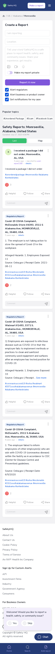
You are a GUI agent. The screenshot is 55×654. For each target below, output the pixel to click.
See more (41, 377)
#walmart (37, 383)
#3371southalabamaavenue (18, 386)
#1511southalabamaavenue (18, 275)
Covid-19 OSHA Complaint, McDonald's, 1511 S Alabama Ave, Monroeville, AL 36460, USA (24, 433)
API (4, 574)
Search (27, 651)
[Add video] (16, 67)
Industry (6, 584)
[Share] (48, 150)
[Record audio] (23, 67)
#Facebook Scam (44, 118)
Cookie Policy (9, 545)
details (28, 163)
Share (47, 193)
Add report (46, 651)
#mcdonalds (38, 272)
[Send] (46, 203)
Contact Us (8, 540)
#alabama (43, 174)
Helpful (12, 193)
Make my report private (26, 72)
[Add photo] (9, 67)
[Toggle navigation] (49, 5)
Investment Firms (11, 579)
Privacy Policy (9, 549)
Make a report (36, 5)
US (8, 15)
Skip (30, 623)
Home (9, 651)
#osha (29, 272)
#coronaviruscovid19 (15, 272)
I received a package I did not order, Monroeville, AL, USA (28, 154)
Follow (30, 193)
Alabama (17, 15)
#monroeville (31, 174)
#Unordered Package (14, 118)
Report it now (27, 82)
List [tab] (15, 140)
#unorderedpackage (15, 174)
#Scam (30, 118)
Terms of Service (11, 554)
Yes (15, 623)
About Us (7, 535)
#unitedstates (11, 177)
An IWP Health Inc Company (17, 559)
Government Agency (13, 588)
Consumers (8, 593)
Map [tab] (40, 140)
